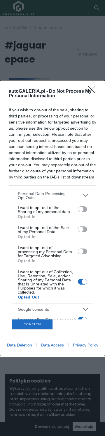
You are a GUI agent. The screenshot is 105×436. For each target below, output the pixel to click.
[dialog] (52, 218)
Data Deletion (19, 345)
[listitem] (52, 196)
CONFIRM (32, 324)
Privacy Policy (85, 345)
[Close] (93, 91)
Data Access (52, 345)
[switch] (82, 209)
